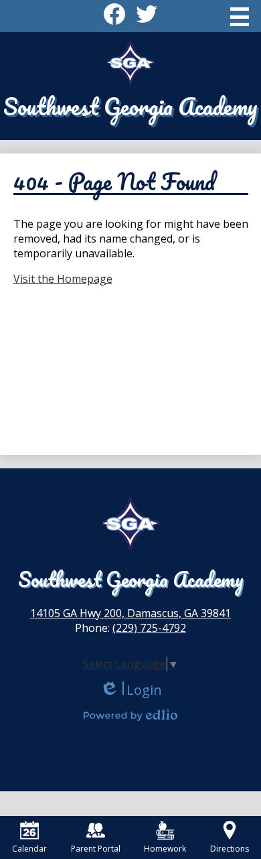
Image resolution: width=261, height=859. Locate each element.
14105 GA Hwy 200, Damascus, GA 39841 (130, 613)
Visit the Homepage (62, 278)
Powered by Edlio (130, 715)
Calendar (29, 848)
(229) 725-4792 (149, 627)
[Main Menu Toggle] (239, 16)
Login (131, 689)
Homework (165, 848)
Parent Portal (95, 848)
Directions (229, 848)
